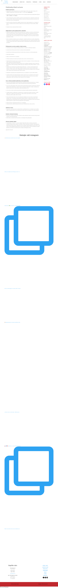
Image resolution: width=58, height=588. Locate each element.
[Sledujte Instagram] (45, 577)
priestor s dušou (46, 64)
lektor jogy (45, 60)
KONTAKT (45, 575)
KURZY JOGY (45, 565)
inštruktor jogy (46, 52)
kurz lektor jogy (46, 59)
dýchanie (45, 50)
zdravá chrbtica (46, 75)
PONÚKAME (45, 570)
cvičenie (46, 45)
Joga (44, 10)
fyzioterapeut (49, 50)
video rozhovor (46, 70)
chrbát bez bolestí (46, 44)
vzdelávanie (47, 71)
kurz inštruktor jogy (47, 58)
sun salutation (48, 65)
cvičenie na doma (48, 46)
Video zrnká (45, 16)
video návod (46, 69)
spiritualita (45, 65)
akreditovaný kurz (46, 42)
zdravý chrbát (47, 76)
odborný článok (46, 62)
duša (50, 47)
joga (50, 52)
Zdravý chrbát (46, 18)
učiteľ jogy (46, 67)
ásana (45, 79)
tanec (44, 66)
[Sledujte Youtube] (47, 577)
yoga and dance (46, 72)
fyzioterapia (46, 51)
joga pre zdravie (46, 55)
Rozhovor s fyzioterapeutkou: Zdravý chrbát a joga (47, 33)
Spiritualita (45, 13)
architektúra (48, 43)
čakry (48, 79)
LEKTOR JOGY (45, 567)
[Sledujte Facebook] (43, 577)
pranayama (49, 63)
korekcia (51, 56)
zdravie (46, 73)
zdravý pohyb (45, 77)
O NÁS (45, 573)
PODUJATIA (45, 568)
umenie (47, 66)
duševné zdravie (47, 49)
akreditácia (45, 43)
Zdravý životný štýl (46, 20)
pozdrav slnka (45, 63)
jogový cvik (46, 56)
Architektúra (46, 9)
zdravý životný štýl (47, 78)
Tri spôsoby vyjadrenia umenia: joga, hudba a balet (47, 36)
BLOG (45, 572)
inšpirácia (49, 51)
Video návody (46, 14)
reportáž (49, 64)
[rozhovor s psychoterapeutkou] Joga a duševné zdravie (48, 29)
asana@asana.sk (12, 573)
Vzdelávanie (45, 17)
